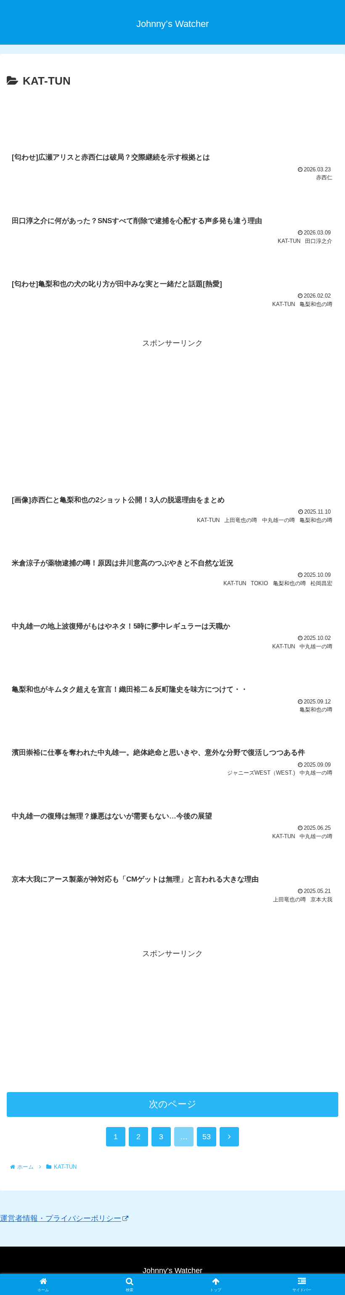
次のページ (172, 1104)
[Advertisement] (172, 114)
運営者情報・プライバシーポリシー (60, 1218)
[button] (319, 1140)
